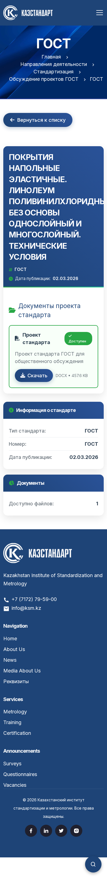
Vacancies (14, 785)
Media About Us (22, 671)
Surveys (12, 763)
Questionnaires (20, 774)
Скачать (37, 375)
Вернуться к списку (41, 120)
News (9, 660)
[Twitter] (61, 831)
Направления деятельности (53, 64)
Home (10, 638)
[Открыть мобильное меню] (99, 12)
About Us (14, 649)
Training (12, 722)
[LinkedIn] (46, 831)
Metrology (15, 711)
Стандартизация (53, 71)
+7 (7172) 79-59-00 (34, 599)
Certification (17, 733)
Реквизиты (16, 681)
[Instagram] (76, 831)
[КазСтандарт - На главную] (28, 12)
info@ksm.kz (26, 608)
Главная (51, 57)
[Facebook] (31, 831)
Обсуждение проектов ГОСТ (43, 79)
